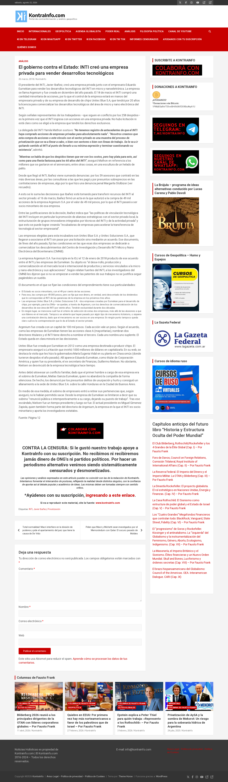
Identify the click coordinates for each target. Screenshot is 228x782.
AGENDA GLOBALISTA (88, 31)
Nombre (25, 606)
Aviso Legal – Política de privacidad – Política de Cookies (76, 776)
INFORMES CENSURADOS (144, 39)
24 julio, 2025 (174, 730)
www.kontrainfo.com (108, 502)
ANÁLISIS (130, 31)
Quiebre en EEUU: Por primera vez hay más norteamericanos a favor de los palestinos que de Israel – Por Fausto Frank (89, 720)
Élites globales (26, 707)
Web (21, 635)
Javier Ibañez (40, 509)
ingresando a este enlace (110, 495)
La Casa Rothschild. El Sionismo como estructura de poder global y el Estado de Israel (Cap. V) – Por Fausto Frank (181, 504)
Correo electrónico (31, 621)
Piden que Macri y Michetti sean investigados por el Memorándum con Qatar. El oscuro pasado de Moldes (112, 530)
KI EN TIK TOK (117, 39)
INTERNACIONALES (40, 31)
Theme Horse (126, 776)
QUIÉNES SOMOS (26, 47)
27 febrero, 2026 (75, 730)
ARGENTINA (174, 703)
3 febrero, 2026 (124, 730)
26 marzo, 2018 (26, 79)
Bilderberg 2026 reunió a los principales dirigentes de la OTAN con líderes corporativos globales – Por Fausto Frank (37, 720)
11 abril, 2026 (23, 730)
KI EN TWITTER (73, 39)
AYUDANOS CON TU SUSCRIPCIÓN (182, 39)
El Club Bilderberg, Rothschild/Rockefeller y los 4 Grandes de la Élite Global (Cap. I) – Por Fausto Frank (181, 447)
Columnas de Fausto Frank (36, 677)
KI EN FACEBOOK (96, 39)
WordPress (161, 776)
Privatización (54, 509)
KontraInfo (41, 79)
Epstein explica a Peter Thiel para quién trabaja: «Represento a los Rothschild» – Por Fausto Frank (139, 720)
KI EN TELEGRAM (26, 39)
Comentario (27, 568)
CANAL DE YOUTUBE (180, 31)
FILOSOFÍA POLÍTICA (152, 31)
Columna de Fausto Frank (31, 703)
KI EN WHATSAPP (50, 39)
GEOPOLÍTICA (63, 31)
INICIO (20, 31)
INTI (31, 509)
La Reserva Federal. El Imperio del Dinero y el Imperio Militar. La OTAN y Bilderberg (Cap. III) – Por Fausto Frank (181, 475)
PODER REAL (112, 31)
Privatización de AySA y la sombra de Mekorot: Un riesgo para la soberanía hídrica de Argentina (188, 720)
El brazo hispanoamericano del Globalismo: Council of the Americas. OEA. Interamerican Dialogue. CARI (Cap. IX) (179, 572)
